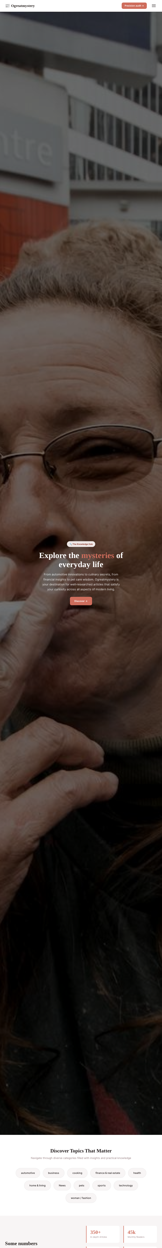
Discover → (81, 601)
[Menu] (154, 5)
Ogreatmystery (20, 6)
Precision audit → (134, 5)
